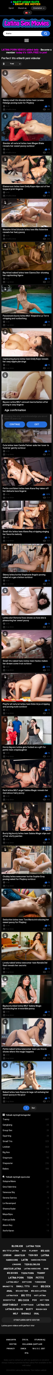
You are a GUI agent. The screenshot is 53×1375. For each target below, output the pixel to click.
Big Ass (26, 1152)
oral (36, 1313)
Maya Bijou (26, 1214)
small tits (23, 1286)
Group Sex (26, 1130)
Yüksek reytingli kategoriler (18, 1115)
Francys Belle (26, 1220)
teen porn (27, 1273)
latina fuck (12, 1296)
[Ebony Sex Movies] (26, 4)
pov (34, 1300)
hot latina (40, 1295)
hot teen (44, 1300)
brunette (8, 1286)
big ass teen (22, 1291)
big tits (26, 1295)
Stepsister (26, 1163)
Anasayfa (11, 1340)
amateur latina (12, 1269)
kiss (24, 1251)
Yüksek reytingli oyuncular (18, 1177)
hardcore (12, 1260)
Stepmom (26, 1158)
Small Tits (26, 1141)
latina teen (33, 1246)
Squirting (26, 1136)
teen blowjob (32, 1264)
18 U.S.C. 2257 (38, 1348)
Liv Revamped (26, 1203)
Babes (26, 1169)
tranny (41, 1273)
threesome (40, 1282)
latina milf (12, 1282)
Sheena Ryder (26, 1209)
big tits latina (11, 1251)
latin (24, 1260)
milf (15, 1313)
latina (45, 1255)
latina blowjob (14, 1309)
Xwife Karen (26, 1230)
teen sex (33, 1255)
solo (35, 1286)
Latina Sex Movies (22, 1370)
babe (46, 1269)
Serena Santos (26, 1198)
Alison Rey (26, 1225)
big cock (23, 1300)
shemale (26, 1313)
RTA (26, 1353)
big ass (45, 1250)
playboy (33, 1251)
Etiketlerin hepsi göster (26, 1320)
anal (10, 1291)
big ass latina (38, 1291)
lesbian (7, 1255)
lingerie (16, 1264)
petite (40, 1277)
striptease (27, 1305)
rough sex (41, 1309)
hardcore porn (38, 1260)
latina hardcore (32, 1269)
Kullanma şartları (32, 1344)
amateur (19, 1255)
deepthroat (10, 1304)
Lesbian (26, 1147)
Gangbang (26, 1125)
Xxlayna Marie (26, 1181)
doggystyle (9, 1300)
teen (30, 1277)
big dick (45, 1286)
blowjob (17, 1246)
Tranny (26, 1119)
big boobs (12, 1273)
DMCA (23, 1348)
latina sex (43, 1305)
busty (29, 1309)
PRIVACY (11, 1348)
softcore (27, 1282)
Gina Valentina (26, 1187)
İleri (33, 1108)
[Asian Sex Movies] (25, 2)
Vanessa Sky (26, 1192)
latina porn (16, 1277)
